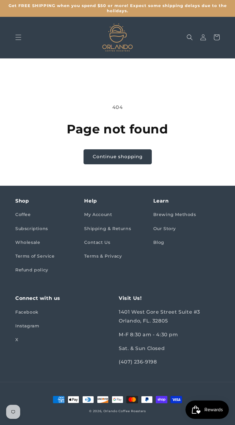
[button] (18, 37)
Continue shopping (118, 156)
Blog (158, 242)
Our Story (164, 228)
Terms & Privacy (103, 256)
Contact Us (97, 242)
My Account (98, 214)
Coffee (23, 214)
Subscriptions (31, 228)
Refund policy (31, 270)
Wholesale (27, 242)
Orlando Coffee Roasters (124, 411)
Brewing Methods (174, 214)
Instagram (27, 326)
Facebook (27, 312)
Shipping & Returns (107, 228)
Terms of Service (35, 256)
